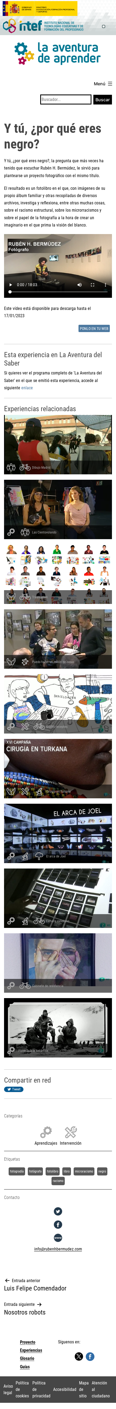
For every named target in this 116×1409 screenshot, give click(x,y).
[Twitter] (58, 1215)
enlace (27, 387)
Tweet (16, 1089)
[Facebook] (58, 1228)
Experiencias (31, 1350)
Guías (25, 1366)
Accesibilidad (64, 1389)
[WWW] (58, 1242)
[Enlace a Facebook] (90, 1356)
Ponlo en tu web (94, 328)
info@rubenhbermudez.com (58, 1249)
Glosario (27, 1358)
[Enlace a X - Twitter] (78, 1357)
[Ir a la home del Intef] (43, 26)
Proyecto (27, 1342)
